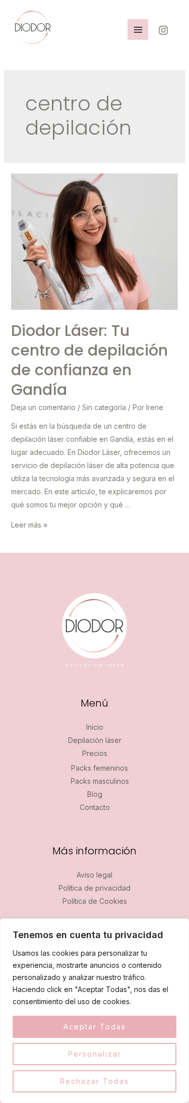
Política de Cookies (94, 901)
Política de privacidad (94, 888)
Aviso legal (94, 874)
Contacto (95, 807)
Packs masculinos (100, 781)
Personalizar (94, 1054)
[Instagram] (163, 30)
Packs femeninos (99, 768)
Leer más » (29, 524)
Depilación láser (94, 740)
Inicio (94, 727)
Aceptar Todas (95, 1026)
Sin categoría (104, 407)
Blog (94, 794)
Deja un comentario (43, 407)
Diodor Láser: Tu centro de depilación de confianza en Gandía (89, 360)
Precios (94, 753)
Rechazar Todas (94, 1081)
